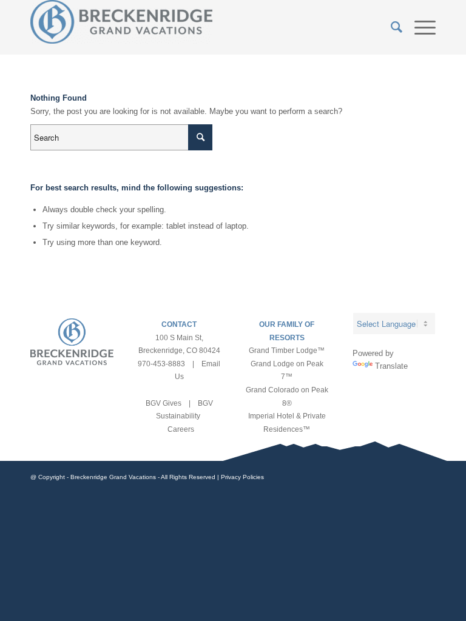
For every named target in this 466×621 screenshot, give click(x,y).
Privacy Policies (242, 477)
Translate (391, 366)
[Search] (390, 27)
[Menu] (419, 27)
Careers (180, 429)
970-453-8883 (161, 364)
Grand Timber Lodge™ (287, 350)
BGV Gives (163, 403)
